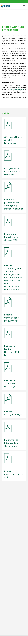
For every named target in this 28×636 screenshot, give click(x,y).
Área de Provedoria (13, 99)
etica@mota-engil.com (17, 89)
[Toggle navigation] (24, 6)
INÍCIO (4, 14)
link (18, 87)
